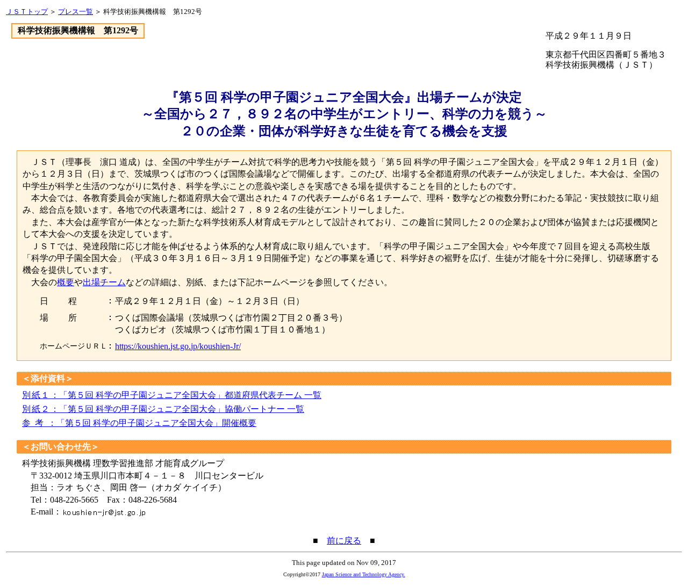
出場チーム (104, 282)
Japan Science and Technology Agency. (363, 574)
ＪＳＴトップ (27, 12)
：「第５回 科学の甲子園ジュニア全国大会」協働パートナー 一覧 (163, 409)
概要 (65, 282)
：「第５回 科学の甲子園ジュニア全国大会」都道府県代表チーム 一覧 (171, 395)
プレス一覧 (75, 12)
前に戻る (344, 540)
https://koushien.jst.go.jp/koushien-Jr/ (178, 346)
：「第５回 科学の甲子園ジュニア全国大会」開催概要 (139, 422)
